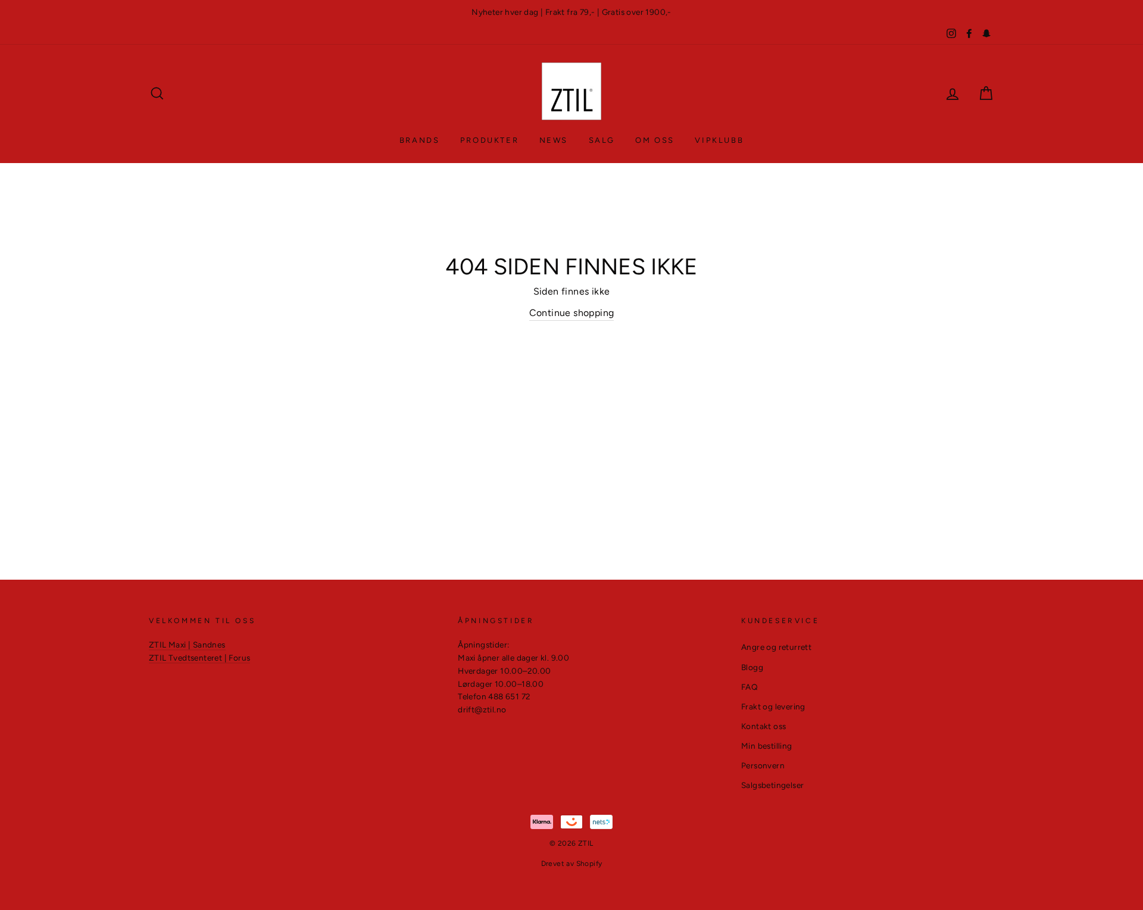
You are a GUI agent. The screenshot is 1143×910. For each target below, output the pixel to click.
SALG (602, 140)
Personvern (763, 765)
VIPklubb (719, 140)
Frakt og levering (773, 706)
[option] (571, 12)
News (553, 140)
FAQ (749, 687)
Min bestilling (766, 745)
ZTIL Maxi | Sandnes (187, 644)
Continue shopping (571, 312)
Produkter (489, 140)
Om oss (654, 140)
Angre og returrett (776, 647)
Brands (419, 140)
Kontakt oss (763, 726)
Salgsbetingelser (772, 785)
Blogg (752, 667)
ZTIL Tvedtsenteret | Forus (199, 657)
